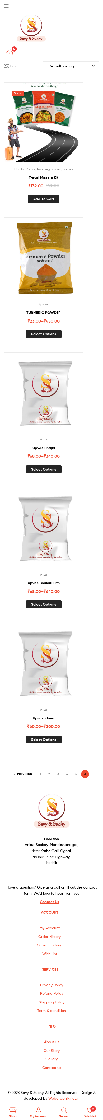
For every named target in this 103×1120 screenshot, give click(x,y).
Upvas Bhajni (43, 447)
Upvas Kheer (44, 718)
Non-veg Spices (49, 169)
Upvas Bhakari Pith (44, 582)
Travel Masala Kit (43, 177)
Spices (68, 169)
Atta (43, 439)
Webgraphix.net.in (63, 1098)
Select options (43, 334)
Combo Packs (24, 169)
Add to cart (43, 199)
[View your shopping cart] (9, 52)
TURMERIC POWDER (43, 312)
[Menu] (10, 5)
